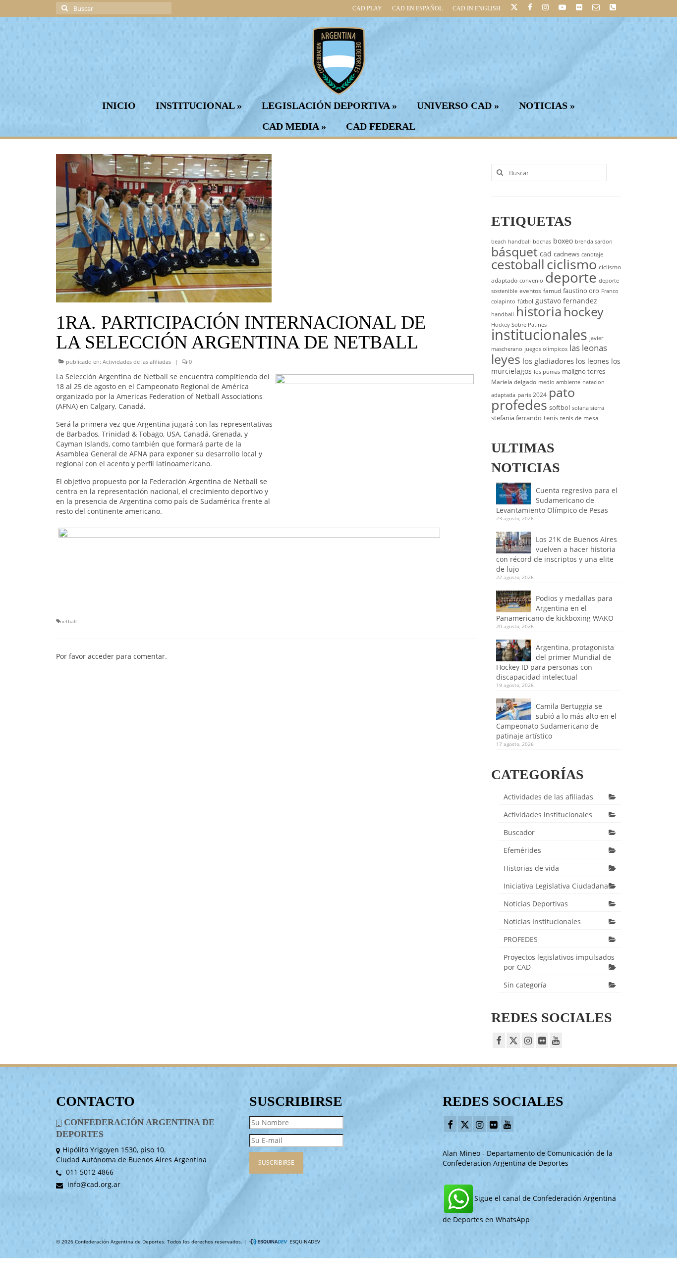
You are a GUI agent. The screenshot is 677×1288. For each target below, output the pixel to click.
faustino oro (581, 290)
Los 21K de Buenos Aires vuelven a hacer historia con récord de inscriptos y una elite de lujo (556, 554)
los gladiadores (548, 361)
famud (552, 291)
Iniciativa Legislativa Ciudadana (556, 886)
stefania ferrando (516, 417)
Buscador (519, 832)
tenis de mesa (579, 418)
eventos (530, 291)
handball (502, 314)
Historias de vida (531, 868)
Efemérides (522, 850)
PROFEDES (521, 939)
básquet (514, 251)
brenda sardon (594, 241)
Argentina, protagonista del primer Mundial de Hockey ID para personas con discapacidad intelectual (555, 662)
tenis (551, 417)
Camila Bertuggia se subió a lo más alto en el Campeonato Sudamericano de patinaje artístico (556, 721)
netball (68, 621)
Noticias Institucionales (542, 921)
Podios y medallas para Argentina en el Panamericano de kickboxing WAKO (555, 608)
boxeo (563, 241)
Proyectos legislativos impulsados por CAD (559, 962)
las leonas (588, 347)
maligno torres (583, 371)
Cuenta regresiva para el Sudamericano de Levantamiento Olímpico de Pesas (557, 500)
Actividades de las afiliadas (137, 361)
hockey (584, 311)
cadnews (566, 253)
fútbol (525, 301)
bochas (542, 241)
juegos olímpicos (545, 349)
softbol (559, 407)
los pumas (547, 371)
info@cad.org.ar (92, 1184)
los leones (592, 361)
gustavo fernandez (566, 300)
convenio (531, 280)
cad (546, 253)
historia (539, 311)
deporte (571, 277)
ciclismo (572, 264)
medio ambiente (559, 382)
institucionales (539, 335)
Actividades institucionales (548, 814)
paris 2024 (532, 395)
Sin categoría (525, 985)
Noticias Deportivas (536, 903)
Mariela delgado (513, 382)
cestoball (518, 264)
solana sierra (588, 407)
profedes (519, 405)
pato (562, 392)
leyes (505, 358)
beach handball (511, 241)
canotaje (592, 254)
